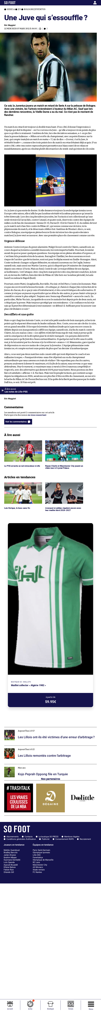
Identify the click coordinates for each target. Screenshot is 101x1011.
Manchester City (40, 865)
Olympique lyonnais (41, 852)
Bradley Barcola (10, 852)
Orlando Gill (9, 872)
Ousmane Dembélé (12, 860)
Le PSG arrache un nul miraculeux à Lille (22, 441)
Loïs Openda (9, 862)
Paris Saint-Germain (41, 850)
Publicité (45, 839)
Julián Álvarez (10, 855)
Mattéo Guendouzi (12, 850)
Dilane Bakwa (10, 867)
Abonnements (12, 836)
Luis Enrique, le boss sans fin (17, 484)
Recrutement (85, 839)
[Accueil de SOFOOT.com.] (16, 2)
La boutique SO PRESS (48, 836)
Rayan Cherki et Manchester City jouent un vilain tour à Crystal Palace (63, 442)
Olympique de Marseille (43, 860)
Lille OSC (37, 855)
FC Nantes (37, 872)
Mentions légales (71, 836)
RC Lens (36, 862)
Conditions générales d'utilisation (21, 839)
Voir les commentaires (16, 421)
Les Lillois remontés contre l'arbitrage (21, 747)
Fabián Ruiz (9, 870)
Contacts (29, 836)
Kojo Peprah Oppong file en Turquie (20, 765)
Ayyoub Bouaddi (11, 865)
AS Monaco (38, 867)
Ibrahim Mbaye (10, 857)
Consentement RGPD (64, 839)
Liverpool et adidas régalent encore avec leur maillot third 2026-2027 (63, 485)
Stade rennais (39, 870)
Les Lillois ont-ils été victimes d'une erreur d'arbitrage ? (30, 728)
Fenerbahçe (38, 857)
